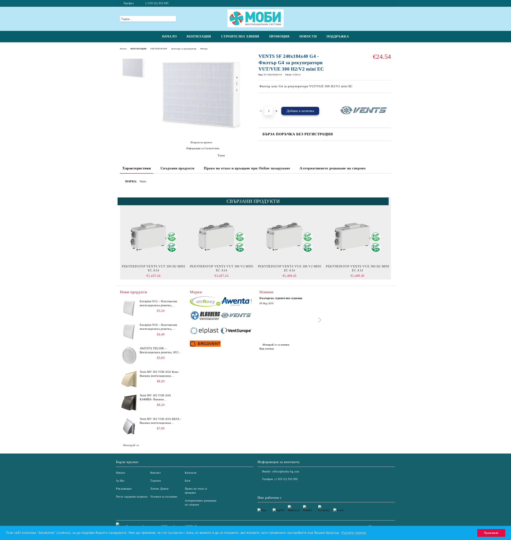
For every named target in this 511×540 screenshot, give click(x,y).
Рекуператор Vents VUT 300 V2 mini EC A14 (221, 268)
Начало (123, 49)
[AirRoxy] (205, 302)
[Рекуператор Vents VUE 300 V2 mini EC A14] (289, 236)
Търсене (155, 480)
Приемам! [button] (491, 532)
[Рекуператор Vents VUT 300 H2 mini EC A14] (153, 236)
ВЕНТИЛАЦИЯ (199, 36)
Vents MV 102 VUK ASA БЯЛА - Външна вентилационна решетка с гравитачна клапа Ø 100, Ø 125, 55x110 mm (161, 421)
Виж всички (266, 348)
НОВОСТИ (308, 36)
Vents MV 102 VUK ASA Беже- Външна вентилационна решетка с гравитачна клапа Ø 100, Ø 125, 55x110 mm (159, 374)
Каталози (191, 472)
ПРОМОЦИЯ (279, 36)
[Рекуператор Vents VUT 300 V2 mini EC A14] (221, 236)
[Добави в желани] (266, 99)
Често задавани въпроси (132, 496)
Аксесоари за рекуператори (183, 49)
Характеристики (136, 168)
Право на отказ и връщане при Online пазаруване (247, 168)
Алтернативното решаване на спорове (333, 168)
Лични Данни (159, 488)
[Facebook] (389, 3)
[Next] (318, 320)
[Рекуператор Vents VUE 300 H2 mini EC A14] (357, 236)
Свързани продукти (177, 168)
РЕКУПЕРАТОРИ (159, 49)
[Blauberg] (205, 316)
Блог (188, 480)
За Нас (120, 480)
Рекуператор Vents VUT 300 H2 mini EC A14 (153, 268)
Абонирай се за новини (275, 344)
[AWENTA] (236, 302)
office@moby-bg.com (285, 471)
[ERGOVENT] (205, 344)
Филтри (203, 49)
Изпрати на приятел (201, 142)
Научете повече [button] (353, 532)
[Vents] (236, 316)
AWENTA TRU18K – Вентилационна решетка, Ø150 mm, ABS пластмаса (160, 350)
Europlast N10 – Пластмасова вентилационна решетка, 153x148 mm (158, 327)
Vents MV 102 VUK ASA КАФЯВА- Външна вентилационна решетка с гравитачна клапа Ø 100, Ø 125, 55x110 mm (160, 398)
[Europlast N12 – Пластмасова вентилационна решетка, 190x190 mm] (129, 308)
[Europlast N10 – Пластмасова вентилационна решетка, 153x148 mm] (129, 332)
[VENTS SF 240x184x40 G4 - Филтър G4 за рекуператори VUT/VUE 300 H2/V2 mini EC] (201, 135)
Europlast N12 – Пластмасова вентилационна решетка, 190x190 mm (158, 303)
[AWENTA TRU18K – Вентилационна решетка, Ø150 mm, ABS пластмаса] (129, 355)
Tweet (221, 155)
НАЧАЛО (169, 36)
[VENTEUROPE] (236, 331)
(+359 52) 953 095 (157, 3)
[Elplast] (205, 331)
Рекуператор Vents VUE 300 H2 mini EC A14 (357, 268)
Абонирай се (131, 445)
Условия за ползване (163, 496)
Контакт (155, 472)
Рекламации (124, 488)
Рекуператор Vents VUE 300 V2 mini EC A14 (289, 268)
